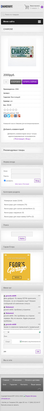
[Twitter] (8, 115)
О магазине (17, 380)
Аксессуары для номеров (15, 205)
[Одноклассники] (12, 115)
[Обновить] (39, 332)
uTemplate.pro (5, 398)
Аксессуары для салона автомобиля (19, 208)
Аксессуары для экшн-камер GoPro (19, 216)
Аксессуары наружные (14, 212)
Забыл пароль (18, 184)
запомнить (9, 181)
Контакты (24, 384)
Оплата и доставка (32, 380)
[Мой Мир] (15, 115)
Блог (4, 384)
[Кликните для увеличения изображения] (22, 52)
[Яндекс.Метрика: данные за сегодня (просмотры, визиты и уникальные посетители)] (30, 396)
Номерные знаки (13, 201)
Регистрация (19, 139)
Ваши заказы (36, 384)
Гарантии (13, 384)
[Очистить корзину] (42, 7)
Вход (27, 139)
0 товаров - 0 (35, 7)
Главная (6, 380)
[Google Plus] (18, 115)
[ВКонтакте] (5, 115)
